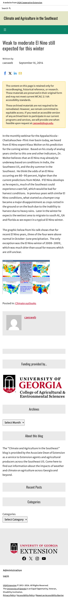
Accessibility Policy (26, 595)
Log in (6, 576)
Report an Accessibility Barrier (50, 595)
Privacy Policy (9, 595)
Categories (9, 514)
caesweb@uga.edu (43, 123)
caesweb (30, 317)
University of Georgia (16, 589)
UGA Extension (10, 585)
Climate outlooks (25, 303)
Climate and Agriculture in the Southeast (31, 18)
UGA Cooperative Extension (29, 2)
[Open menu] (5, 30)
